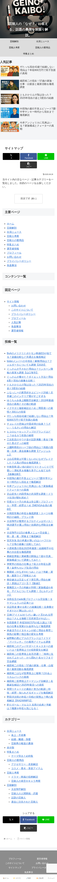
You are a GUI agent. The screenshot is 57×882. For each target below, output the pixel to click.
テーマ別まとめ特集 (22, 756)
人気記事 (16, 322)
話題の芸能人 (18, 797)
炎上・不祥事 (18, 735)
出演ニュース (14, 232)
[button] (28, 164)
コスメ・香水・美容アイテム (27, 768)
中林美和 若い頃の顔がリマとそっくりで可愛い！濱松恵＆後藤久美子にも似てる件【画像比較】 (30, 470)
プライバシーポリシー (19, 261)
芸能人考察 (13, 236)
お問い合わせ (14, 257)
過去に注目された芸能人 (24, 802)
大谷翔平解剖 (18, 789)
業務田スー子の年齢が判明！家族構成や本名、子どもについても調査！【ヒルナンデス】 (30, 591)
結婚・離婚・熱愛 (21, 739)
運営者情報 (13, 248)
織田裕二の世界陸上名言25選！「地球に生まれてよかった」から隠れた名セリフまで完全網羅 (30, 658)
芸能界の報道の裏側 (22, 743)
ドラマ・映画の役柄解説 (24, 777)
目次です (25, 198)
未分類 (10, 747)
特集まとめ (13, 244)
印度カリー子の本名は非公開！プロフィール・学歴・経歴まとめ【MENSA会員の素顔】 (30, 505)
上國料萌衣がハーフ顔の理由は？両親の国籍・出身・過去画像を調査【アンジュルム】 (30, 451)
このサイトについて (22, 310)
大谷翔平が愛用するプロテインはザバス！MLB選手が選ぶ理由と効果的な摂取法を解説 (30, 525)
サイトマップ (15, 867)
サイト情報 (13, 301)
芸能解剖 (12, 228)
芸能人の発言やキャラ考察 (25, 781)
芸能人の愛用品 (15, 240)
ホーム (10, 223)
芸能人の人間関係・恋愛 (24, 793)
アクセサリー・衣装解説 (24, 764)
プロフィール (14, 253)
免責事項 (12, 265)
